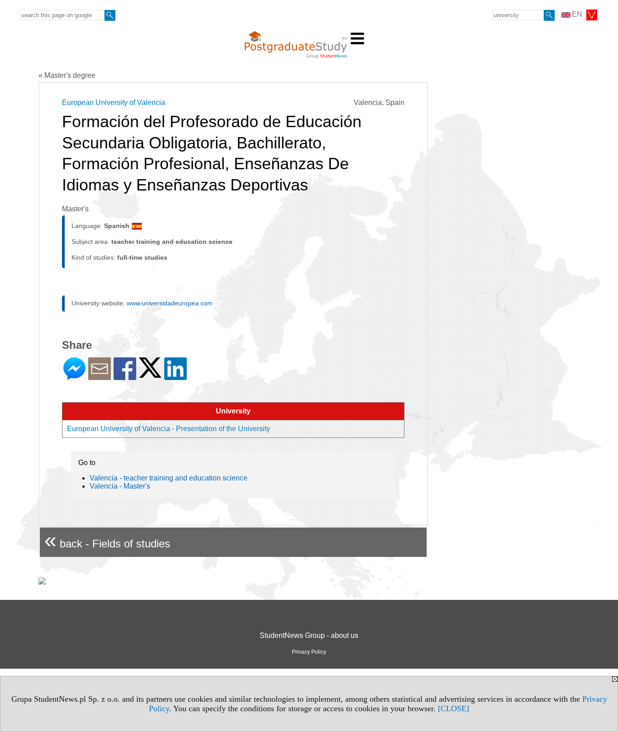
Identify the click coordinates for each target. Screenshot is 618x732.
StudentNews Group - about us (309, 635)
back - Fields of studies (107, 540)
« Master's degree (66, 75)
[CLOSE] (453, 708)
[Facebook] (125, 376)
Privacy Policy (309, 652)
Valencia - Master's (120, 486)
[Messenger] (74, 376)
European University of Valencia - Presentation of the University (168, 429)
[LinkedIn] (175, 376)
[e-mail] (99, 376)
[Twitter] (150, 374)
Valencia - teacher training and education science (168, 478)
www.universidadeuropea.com (170, 303)
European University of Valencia (113, 102)
